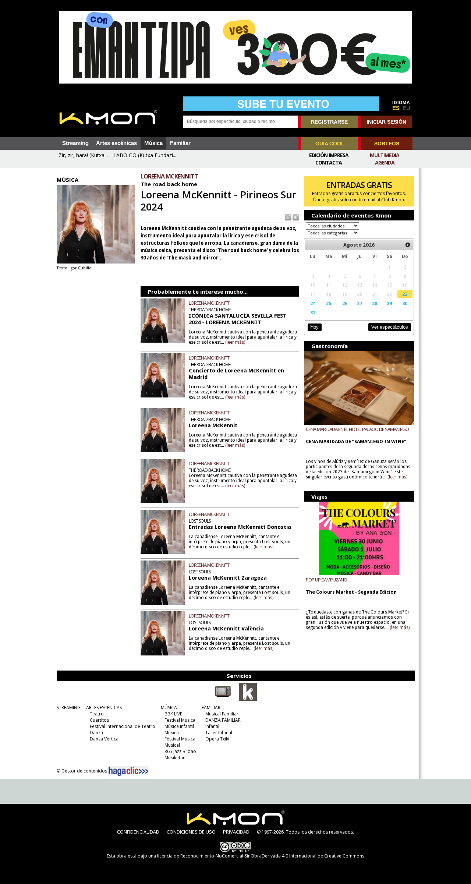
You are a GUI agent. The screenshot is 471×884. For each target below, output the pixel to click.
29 (389, 303)
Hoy (314, 327)
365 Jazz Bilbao (180, 751)
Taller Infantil (218, 732)
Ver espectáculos (389, 327)
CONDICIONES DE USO (191, 831)
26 (344, 303)
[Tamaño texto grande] (295, 217)
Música (153, 143)
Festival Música (179, 720)
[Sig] (407, 244)
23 (404, 294)
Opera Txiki (217, 739)
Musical (172, 745)
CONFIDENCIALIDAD (138, 831)
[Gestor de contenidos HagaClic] (128, 771)
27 (359, 303)
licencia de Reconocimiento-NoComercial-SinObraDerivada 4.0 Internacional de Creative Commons (260, 856)
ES (396, 108)
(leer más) (235, 342)
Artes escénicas (116, 143)
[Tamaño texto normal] (287, 217)
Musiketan (174, 757)
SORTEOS (386, 143)
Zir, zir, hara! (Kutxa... (83, 155)
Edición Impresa (328, 155)
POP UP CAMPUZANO (326, 579)
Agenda (384, 162)
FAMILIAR (211, 707)
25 (328, 303)
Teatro (97, 714)
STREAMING (69, 707)
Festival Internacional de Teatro (122, 726)
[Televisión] (223, 699)
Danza (96, 732)
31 (312, 312)
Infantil (212, 726)
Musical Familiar (221, 714)
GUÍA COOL (329, 143)
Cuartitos (99, 720)
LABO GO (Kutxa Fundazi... (144, 155)
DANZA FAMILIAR (223, 720)
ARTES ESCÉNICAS (104, 707)
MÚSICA (169, 707)
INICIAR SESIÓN (386, 122)
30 (404, 303)
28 (374, 303)
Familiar (180, 143)
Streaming (75, 143)
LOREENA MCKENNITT (209, 303)
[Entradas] (248, 699)
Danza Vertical (105, 739)
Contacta (328, 162)
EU (406, 108)
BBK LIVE (173, 714)
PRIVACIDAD (236, 831)
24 (312, 303)
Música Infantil (179, 726)
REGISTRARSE (329, 122)
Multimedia (384, 155)
